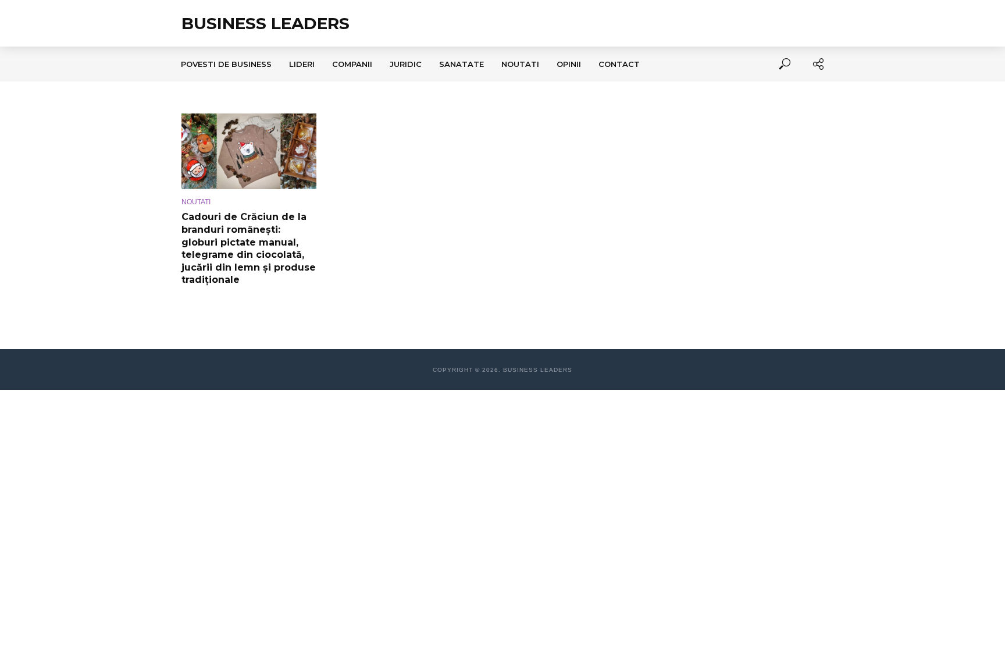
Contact (619, 64)
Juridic (406, 64)
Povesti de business (226, 64)
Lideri (302, 64)
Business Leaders (265, 23)
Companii (352, 64)
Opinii (569, 64)
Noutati (520, 64)
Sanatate (461, 64)
